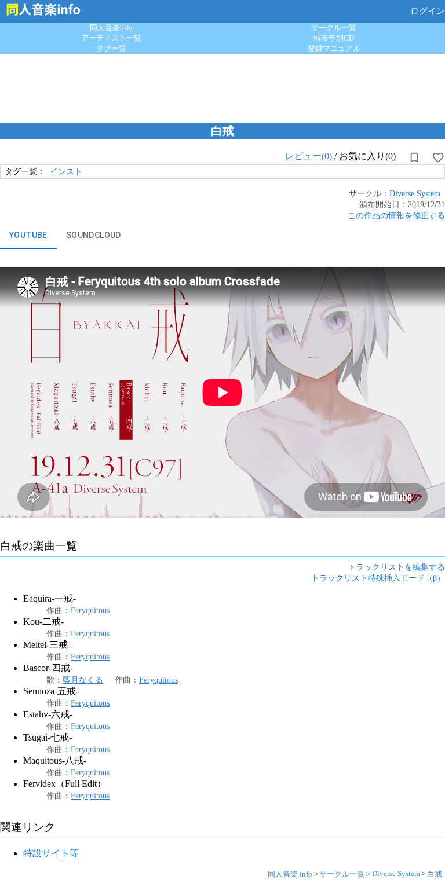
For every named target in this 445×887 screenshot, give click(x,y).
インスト (66, 171)
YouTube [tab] (28, 235)
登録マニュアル (334, 48)
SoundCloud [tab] (93, 235)
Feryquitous (90, 610)
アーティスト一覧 (111, 38)
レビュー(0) (308, 156)
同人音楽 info (290, 874)
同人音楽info (111, 27)
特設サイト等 (51, 853)
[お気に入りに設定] (438, 157)
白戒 (434, 874)
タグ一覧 (111, 48)
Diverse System (414, 193)
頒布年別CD (333, 38)
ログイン (427, 11)
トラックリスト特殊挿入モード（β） (378, 577)
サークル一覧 (333, 27)
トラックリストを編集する (396, 566)
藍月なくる (83, 679)
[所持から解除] (414, 157)
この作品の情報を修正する (396, 215)
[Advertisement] (222, 86)
